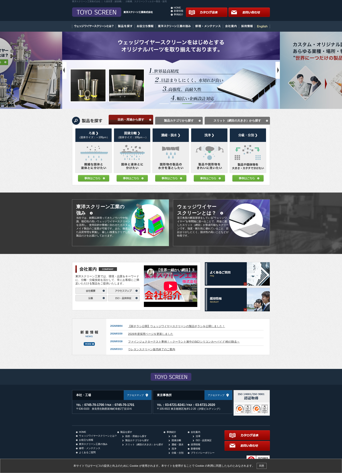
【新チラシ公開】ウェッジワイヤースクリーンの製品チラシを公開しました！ (176, 326)
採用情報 (195, 444)
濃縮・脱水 (177, 444)
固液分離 (176, 440)
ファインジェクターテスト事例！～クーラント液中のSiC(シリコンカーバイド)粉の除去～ (184, 341)
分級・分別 (177, 452)
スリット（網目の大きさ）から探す (144, 444)
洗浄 (174, 448)
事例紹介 (178, 14)
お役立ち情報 (86, 440)
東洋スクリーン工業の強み (93, 444)
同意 (261, 465)
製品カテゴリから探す (137, 440)
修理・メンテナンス (89, 448)
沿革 (198, 436)
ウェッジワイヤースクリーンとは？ (98, 435)
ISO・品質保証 (204, 440)
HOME (177, 7)
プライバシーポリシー (203, 452)
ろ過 (174, 436)
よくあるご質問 (87, 452)
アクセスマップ (135, 395)
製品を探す (126, 432)
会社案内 (195, 432)
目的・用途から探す (136, 436)
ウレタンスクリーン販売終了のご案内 (151, 349)
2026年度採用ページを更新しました (150, 333)
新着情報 (178, 10)
